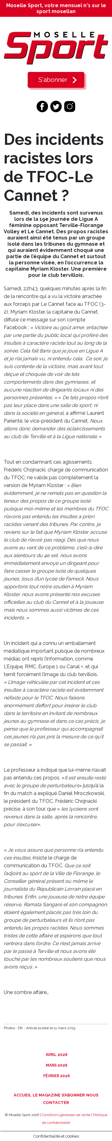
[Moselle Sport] (56, 48)
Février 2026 (56, 1076)
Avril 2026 (56, 1055)
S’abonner (73, 1095)
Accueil (22, 1095)
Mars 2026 (56, 1065)
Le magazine (46, 1095)
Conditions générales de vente (66, 1115)
